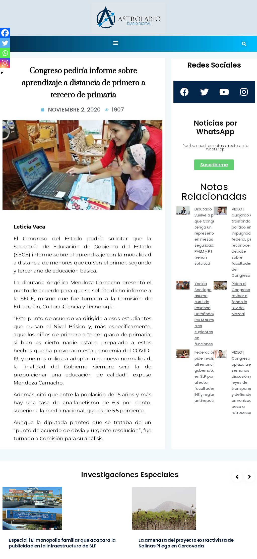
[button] (115, 42)
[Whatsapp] (5, 53)
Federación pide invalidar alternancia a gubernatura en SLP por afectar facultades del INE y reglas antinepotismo (208, 376)
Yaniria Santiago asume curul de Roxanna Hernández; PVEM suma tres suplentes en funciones (205, 314)
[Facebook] (5, 33)
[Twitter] (5, 43)
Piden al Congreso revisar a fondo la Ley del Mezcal (241, 298)
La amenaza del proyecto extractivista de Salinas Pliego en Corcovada (186, 543)
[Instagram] (5, 63)
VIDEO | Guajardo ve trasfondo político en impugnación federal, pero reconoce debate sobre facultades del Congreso (244, 242)
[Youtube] (224, 92)
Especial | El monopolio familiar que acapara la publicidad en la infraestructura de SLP (62, 543)
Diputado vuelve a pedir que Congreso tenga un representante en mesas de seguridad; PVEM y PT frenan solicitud (208, 236)
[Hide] (2, 73)
